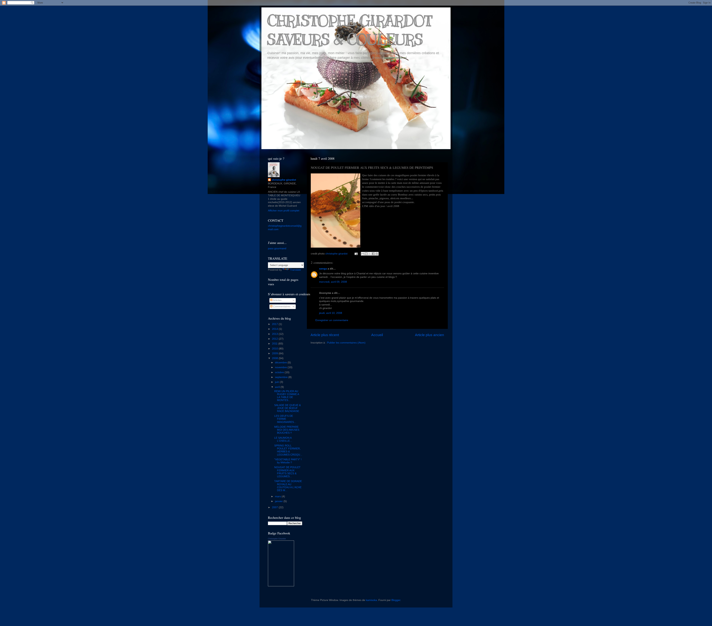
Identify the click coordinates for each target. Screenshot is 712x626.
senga (323, 268)
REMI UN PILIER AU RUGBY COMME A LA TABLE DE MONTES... (286, 396)
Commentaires (281, 306)
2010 (275, 348)
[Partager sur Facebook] (373, 254)
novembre (281, 367)
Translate (295, 269)
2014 (275, 329)
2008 (275, 358)
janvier (279, 501)
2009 (275, 353)
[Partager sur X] (370, 254)
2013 (275, 334)
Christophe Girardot (277, 539)
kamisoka (371, 600)
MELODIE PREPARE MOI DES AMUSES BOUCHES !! (286, 429)
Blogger (395, 600)
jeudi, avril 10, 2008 (330, 313)
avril (278, 387)
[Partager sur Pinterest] (377, 254)
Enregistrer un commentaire (331, 320)
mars (278, 496)
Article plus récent (325, 335)
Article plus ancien (429, 335)
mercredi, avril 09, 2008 (333, 281)
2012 (275, 338)
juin (277, 382)
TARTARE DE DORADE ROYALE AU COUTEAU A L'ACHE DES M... (288, 486)
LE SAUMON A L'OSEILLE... (283, 439)
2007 (275, 507)
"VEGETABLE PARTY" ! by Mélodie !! (288, 461)
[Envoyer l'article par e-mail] (356, 253)
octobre (280, 372)
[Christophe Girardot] (281, 585)
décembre (281, 362)
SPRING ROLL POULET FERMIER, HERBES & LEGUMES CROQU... (288, 450)
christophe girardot (284, 179)
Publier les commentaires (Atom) (346, 342)
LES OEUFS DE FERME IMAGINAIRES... (285, 419)
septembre (281, 377)
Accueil (377, 335)
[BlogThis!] (366, 254)
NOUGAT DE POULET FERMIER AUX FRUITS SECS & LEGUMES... (287, 472)
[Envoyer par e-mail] (363, 254)
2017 (275, 324)
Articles (276, 300)
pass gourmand (277, 248)
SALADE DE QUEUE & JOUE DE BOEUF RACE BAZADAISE (287, 408)
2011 (275, 343)
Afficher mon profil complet (283, 210)
